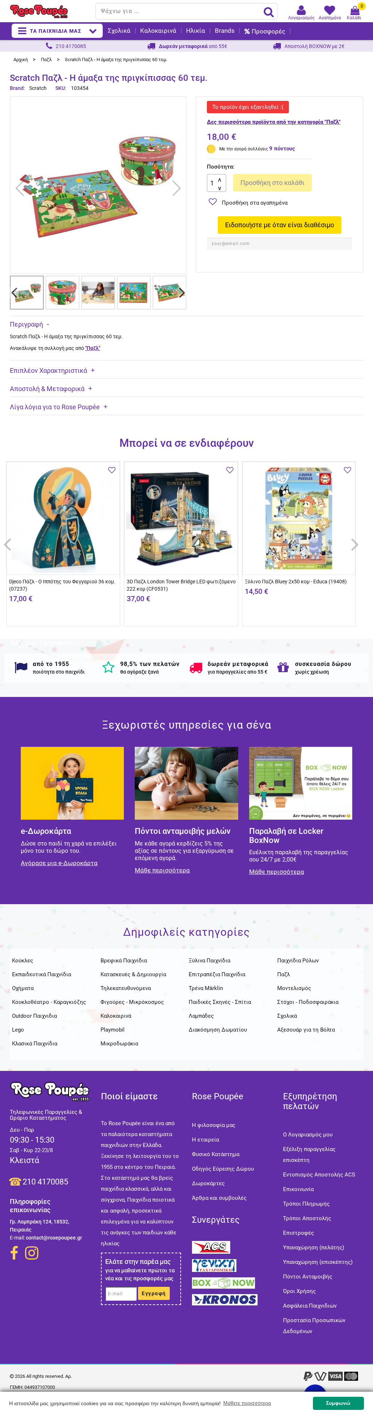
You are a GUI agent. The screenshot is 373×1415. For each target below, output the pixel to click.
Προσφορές (268, 31)
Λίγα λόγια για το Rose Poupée (55, 407)
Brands (225, 30)
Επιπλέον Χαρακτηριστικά (48, 370)
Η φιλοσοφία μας (213, 1125)
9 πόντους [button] (282, 148)
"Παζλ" (92, 348)
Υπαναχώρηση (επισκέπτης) (318, 1262)
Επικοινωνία (298, 1189)
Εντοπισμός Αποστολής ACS (319, 1174)
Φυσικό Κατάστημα (215, 1154)
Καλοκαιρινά (158, 30)
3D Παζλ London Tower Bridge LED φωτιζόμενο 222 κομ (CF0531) (181, 585)
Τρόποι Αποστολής (307, 1218)
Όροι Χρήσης (299, 1291)
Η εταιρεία (205, 1139)
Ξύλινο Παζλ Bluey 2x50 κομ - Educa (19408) (296, 581)
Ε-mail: (17, 1238)
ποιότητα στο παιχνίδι (59, 672)
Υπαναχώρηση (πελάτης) (313, 1247)
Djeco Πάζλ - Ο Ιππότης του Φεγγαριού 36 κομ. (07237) (62, 585)
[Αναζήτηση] (269, 12)
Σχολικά (119, 30)
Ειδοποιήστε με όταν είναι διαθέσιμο (279, 225)
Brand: (18, 88)
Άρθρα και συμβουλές (219, 1198)
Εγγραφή (154, 1293)
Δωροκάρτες (208, 1183)
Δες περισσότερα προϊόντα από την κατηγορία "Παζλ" (274, 122)
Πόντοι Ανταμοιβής (307, 1276)
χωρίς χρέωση (312, 672)
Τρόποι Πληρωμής (306, 1204)
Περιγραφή (26, 324)
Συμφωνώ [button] (338, 1403)
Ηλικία (195, 30)
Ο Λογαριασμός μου (308, 1134)
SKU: (60, 88)
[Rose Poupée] (50, 11)
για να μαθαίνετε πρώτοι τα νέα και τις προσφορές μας (139, 1274)
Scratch (38, 88)
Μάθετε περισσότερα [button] (247, 1403)
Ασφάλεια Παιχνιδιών (310, 1305)
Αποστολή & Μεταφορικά (47, 389)
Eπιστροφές (298, 1233)
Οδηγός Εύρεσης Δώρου (223, 1169)
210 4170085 (45, 1181)
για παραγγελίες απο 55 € (237, 672)
